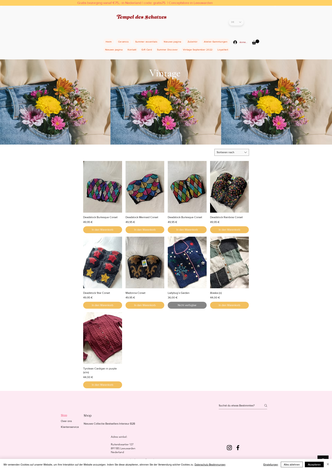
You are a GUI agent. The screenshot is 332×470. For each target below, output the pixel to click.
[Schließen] (328, 464)
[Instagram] (229, 447)
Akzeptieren (314, 464)
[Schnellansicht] (102, 187)
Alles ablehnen (292, 464)
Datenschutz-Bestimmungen (210, 464)
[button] (255, 42)
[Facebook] (237, 447)
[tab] (70, 415)
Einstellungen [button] (270, 464)
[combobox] (231, 152)
